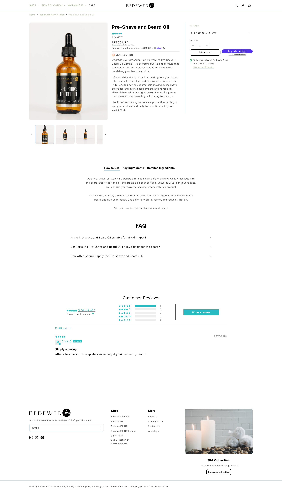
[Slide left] (31, 134)
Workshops (153, 431)
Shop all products (120, 416)
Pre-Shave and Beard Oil (81, 14)
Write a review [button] (201, 312)
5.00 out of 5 (86, 310)
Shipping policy (138, 486)
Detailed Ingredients (161, 167)
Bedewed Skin (45, 486)
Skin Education (155, 421)
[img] (60, 336)
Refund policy (84, 486)
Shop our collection (218, 472)
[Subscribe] (100, 428)
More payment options (237, 54)
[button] (236, 5)
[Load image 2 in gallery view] (65, 134)
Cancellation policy (158, 486)
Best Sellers (117, 421)
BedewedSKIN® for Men (52, 14)
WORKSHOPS (75, 5)
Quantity (194, 40)
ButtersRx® (117, 435)
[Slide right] (105, 134)
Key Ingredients (133, 167)
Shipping (115, 45)
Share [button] (196, 26)
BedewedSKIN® (119, 426)
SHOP (32, 5)
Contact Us (154, 426)
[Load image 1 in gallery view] (44, 134)
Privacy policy (101, 486)
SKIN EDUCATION (52, 5)
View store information (203, 67)
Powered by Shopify (64, 486)
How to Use (112, 167)
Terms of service (119, 486)
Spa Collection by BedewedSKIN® (120, 442)
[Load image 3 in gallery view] (85, 134)
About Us (153, 416)
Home (32, 14)
